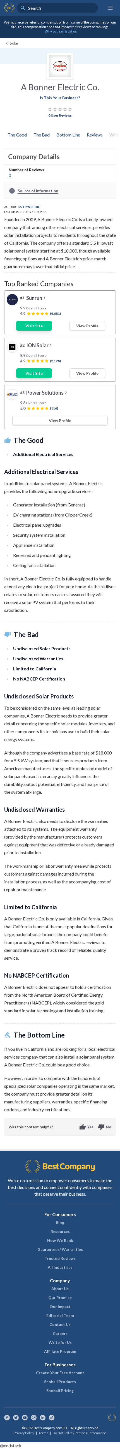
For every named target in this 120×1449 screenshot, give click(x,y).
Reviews (95, 134)
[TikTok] (51, 1417)
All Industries (60, 1267)
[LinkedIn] (42, 1417)
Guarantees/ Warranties (60, 1249)
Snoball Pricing (60, 1390)
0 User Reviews (60, 115)
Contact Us (60, 1324)
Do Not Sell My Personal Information (80, 1433)
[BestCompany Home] (9, 7)
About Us (60, 1288)
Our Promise (60, 1297)
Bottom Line (68, 134)
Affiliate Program (60, 1351)
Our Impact (60, 1306)
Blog (60, 1222)
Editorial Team (60, 1315)
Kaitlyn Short (29, 206)
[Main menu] (110, 7)
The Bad (41, 134)
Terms (43, 1433)
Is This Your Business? (60, 97)
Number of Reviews (26, 169)
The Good (17, 134)
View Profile (87, 325)
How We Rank (60, 1240)
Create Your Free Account (60, 1372)
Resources (60, 1231)
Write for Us (60, 1342)
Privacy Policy (24, 1433)
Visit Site (34, 325)
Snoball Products (60, 1381)
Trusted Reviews (60, 1258)
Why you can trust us (61, 31)
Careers (60, 1333)
